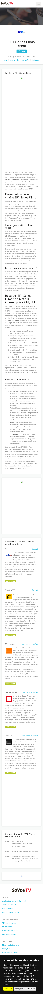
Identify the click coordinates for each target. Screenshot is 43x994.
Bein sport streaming (10, 934)
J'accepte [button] (8, 989)
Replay (12, 60)
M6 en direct (7, 927)
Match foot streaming (10, 945)
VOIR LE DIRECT (10, 581)
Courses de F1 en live (10, 953)
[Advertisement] (21, 103)
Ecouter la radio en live (10, 912)
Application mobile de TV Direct (14, 901)
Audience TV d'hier (9, 905)
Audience (35, 60)
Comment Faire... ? (9, 909)
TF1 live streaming (9, 923)
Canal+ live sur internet (10, 931)
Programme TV (23, 60)
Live (5, 60)
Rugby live (6, 949)
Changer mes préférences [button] (25, 989)
